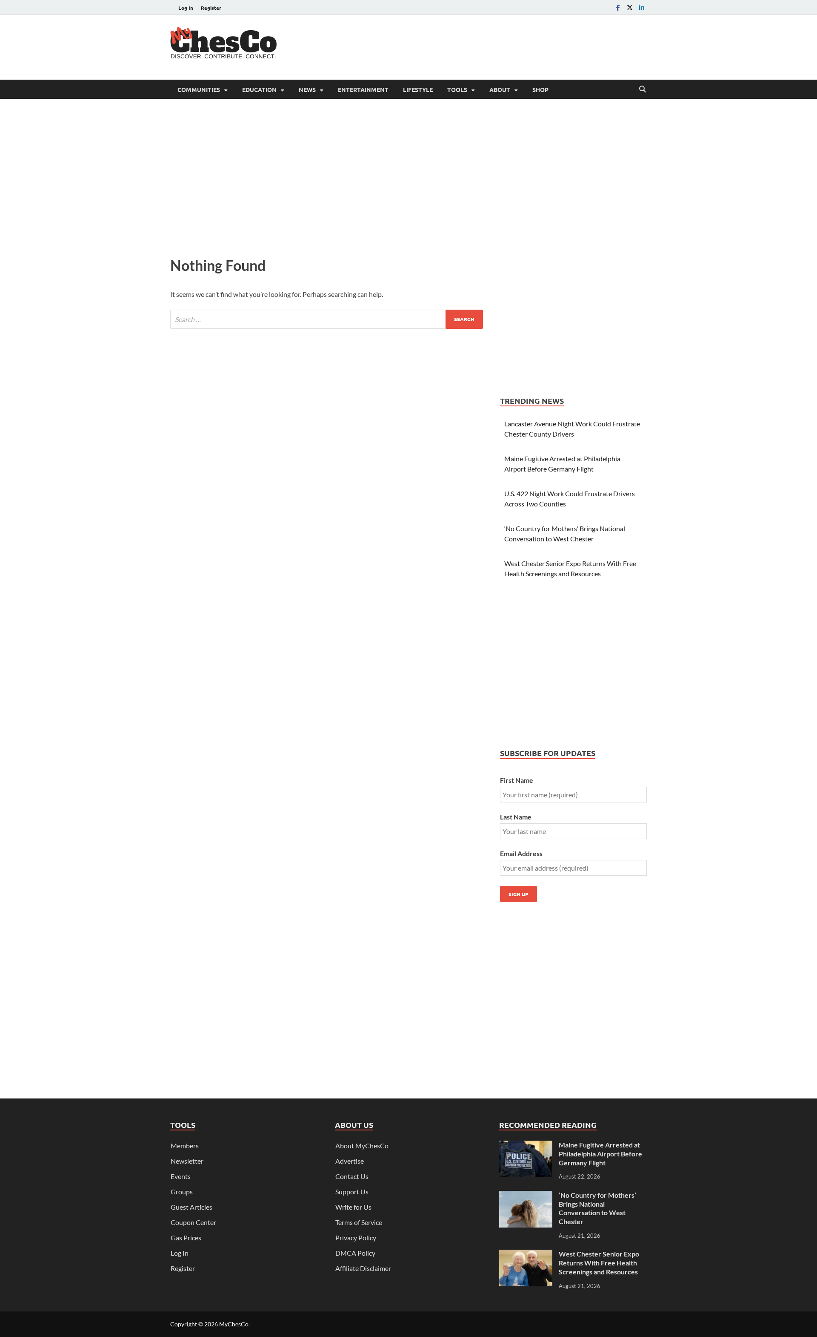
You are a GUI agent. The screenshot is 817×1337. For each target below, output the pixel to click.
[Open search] (642, 89)
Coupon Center (193, 1222)
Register (211, 7)
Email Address (521, 853)
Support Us (352, 1191)
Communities (198, 89)
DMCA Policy (355, 1253)
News (307, 89)
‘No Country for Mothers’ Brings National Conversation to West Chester (597, 1208)
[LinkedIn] (642, 7)
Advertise (349, 1161)
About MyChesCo (362, 1145)
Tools (457, 89)
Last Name (515, 817)
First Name (516, 780)
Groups (182, 1191)
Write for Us (353, 1207)
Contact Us (352, 1176)
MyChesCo (234, 1324)
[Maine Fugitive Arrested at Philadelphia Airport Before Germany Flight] (525, 1145)
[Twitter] (630, 7)
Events (181, 1176)
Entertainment (363, 89)
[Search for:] (326, 319)
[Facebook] (618, 7)
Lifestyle (418, 89)
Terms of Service (358, 1222)
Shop (540, 89)
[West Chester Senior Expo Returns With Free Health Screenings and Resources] (525, 1255)
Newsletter (187, 1161)
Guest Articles (191, 1207)
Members (185, 1145)
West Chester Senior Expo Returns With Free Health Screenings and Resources (599, 1263)
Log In (185, 7)
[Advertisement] (492, 46)
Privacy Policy (355, 1237)
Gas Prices (186, 1237)
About (499, 89)
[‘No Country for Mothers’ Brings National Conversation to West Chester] (525, 1196)
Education (259, 89)
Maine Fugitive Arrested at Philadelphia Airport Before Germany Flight (600, 1154)
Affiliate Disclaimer (363, 1268)
